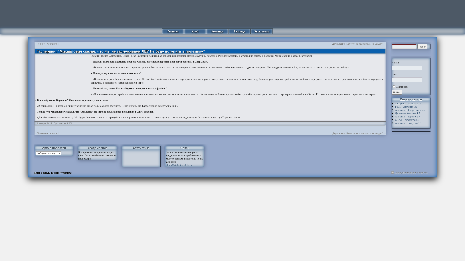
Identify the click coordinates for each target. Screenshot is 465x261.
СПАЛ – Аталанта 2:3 (407, 119)
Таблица (239, 31)
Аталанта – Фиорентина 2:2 (410, 110)
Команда (217, 31)
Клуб (195, 31)
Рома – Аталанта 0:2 (406, 106)
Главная (173, 31)
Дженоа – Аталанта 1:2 (407, 113)
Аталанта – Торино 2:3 (407, 116)
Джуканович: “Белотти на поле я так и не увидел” (359, 43)
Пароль (396, 74)
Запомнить (401, 86)
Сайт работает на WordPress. (411, 172)
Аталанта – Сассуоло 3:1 (408, 123)
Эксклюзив (261, 31)
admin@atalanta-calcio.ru (178, 165)
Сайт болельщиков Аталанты (53, 172)
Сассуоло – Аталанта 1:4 (408, 103)
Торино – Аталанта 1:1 (48, 43)
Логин (395, 62)
